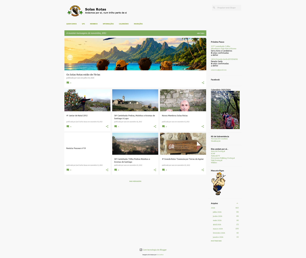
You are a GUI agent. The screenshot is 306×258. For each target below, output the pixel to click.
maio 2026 (217, 220)
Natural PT (215, 156)
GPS (83, 24)
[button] (203, 83)
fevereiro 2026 (219, 233)
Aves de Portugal (218, 151)
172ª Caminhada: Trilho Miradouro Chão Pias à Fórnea (223, 47)
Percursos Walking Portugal (223, 158)
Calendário (124, 24)
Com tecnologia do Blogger (154, 250)
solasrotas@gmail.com (219, 70)
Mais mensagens (135, 181)
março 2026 (218, 229)
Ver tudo (200, 33)
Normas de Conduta (219, 139)
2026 (213, 208)
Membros (94, 24)
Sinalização (216, 141)
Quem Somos (71, 24)
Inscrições (138, 24)
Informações (108, 24)
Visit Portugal (216, 160)
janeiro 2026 (218, 237)
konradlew (160, 254)
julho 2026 (217, 212)
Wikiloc (214, 163)
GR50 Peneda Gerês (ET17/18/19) (224, 59)
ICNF (213, 153)
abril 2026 (217, 224)
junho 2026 (217, 216)
